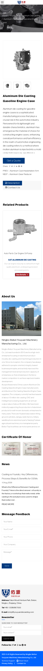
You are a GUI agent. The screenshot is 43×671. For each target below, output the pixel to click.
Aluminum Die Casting (30, 15)
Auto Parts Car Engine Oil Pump (18, 253)
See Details (21, 275)
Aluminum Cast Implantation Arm (24, 171)
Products (14, 15)
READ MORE (8, 504)
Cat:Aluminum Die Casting (22, 260)
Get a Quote (14, 160)
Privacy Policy (7, 663)
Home (5, 15)
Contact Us (21, 663)
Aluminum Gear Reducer (21, 174)
